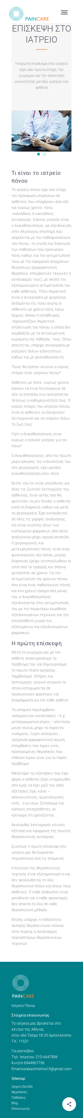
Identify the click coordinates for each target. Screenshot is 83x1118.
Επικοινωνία (21, 1108)
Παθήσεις (19, 1097)
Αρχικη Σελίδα (22, 1086)
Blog (15, 1103)
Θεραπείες (19, 1092)
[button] (39, 154)
